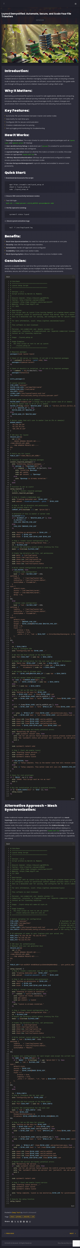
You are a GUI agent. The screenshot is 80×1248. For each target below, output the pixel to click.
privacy (19, 1217)
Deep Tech (16, 1212)
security (27, 1217)
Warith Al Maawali (29, 1212)
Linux (12, 1217)
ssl (33, 1217)
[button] (73, 276)
